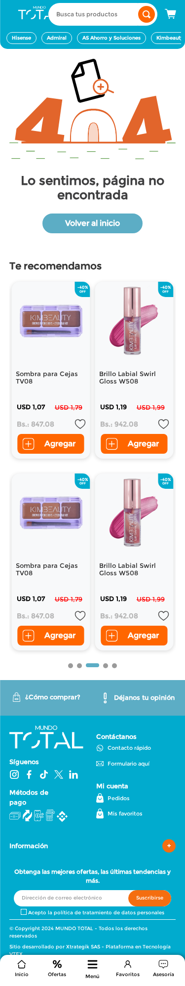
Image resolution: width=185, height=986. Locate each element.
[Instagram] (14, 775)
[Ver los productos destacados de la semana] (57, 964)
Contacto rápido (129, 747)
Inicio (22, 974)
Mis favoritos (125, 813)
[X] (59, 775)
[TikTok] (44, 775)
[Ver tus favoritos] (127, 964)
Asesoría (163, 974)
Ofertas (57, 974)
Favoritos (128, 974)
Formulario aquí (128, 763)
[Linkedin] (73, 775)
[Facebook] (29, 775)
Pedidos (119, 798)
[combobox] (102, 14)
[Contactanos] (163, 964)
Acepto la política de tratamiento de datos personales (96, 913)
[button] (93, 970)
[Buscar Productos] (146, 14)
